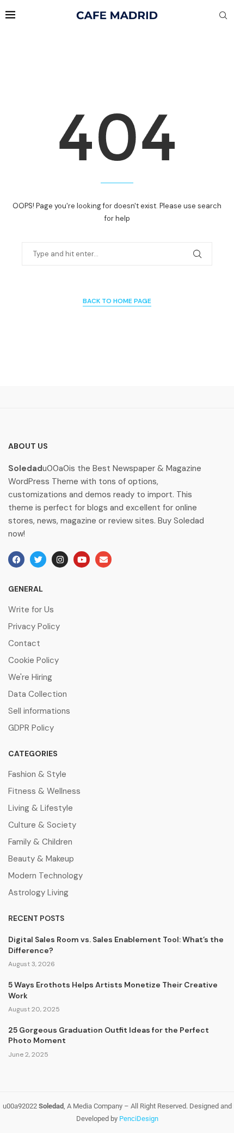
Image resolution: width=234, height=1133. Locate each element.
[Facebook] (16, 559)
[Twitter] (38, 559)
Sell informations (39, 711)
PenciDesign (138, 1118)
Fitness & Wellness (44, 791)
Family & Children (40, 842)
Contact (24, 644)
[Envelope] (103, 559)
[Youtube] (81, 559)
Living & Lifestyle (40, 808)
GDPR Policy (31, 728)
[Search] (223, 16)
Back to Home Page (117, 301)
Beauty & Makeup (41, 859)
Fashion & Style (37, 774)
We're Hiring (30, 677)
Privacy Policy (34, 627)
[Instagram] (60, 559)
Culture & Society (42, 825)
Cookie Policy (33, 660)
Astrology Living (38, 893)
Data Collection (37, 694)
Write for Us (31, 610)
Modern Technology (45, 876)
